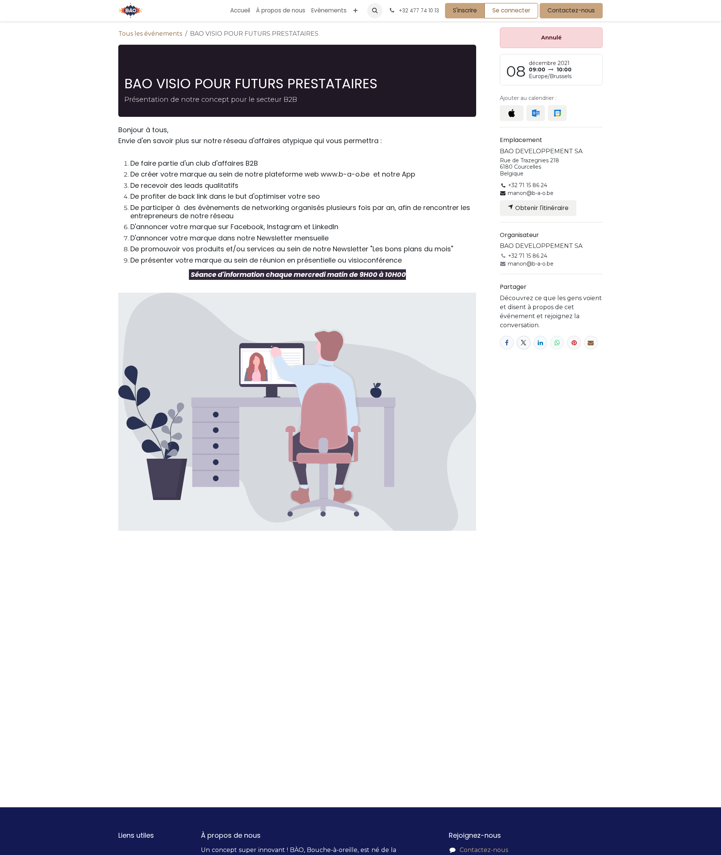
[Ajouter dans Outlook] (535, 113)
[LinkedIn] (541, 343)
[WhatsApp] (557, 343)
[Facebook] (507, 343)
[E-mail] (591, 343)
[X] (524, 343)
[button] (374, 10)
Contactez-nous (571, 10)
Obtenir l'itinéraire (541, 208)
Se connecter (511, 10)
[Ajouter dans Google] (557, 113)
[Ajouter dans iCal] (511, 113)
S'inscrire (465, 10)
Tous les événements (150, 33)
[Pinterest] (574, 343)
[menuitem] (240, 10)
